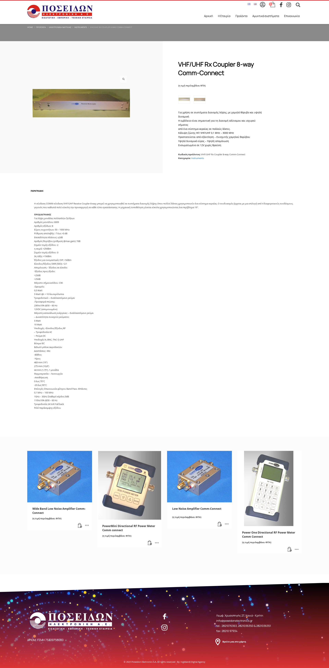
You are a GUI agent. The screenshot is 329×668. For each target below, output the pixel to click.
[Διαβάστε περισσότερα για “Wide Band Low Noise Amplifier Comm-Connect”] (80, 525)
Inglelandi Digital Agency (193, 661)
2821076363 (229, 626)
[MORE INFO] (86, 525)
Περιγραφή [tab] (37, 190)
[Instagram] (164, 627)
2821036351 (263, 626)
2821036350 (246, 626)
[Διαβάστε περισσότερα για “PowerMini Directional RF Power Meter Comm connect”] (150, 543)
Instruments (197, 158)
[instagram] (290, 4)
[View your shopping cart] (272, 4)
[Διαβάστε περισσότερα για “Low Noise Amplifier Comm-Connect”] (219, 524)
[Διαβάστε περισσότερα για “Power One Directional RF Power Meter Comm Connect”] (289, 549)
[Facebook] (164, 616)
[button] (123, 79)
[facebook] (283, 4)
